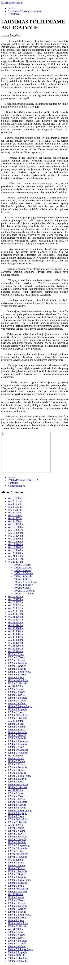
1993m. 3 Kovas (16, 694)
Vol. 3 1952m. (15, 504)
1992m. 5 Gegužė (17, 665)
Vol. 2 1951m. (15, 501)
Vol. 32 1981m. (15, 619)
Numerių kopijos (16, 485)
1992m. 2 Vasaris (16, 657)
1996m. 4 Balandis (17, 801)
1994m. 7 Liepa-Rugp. (19, 741)
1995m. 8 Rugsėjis (17, 778)
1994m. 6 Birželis (17, 738)
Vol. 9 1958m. (15, 521)
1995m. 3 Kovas (16, 764)
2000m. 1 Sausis (16, 932)
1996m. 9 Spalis (16, 816)
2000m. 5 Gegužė (17, 943)
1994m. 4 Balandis (17, 732)
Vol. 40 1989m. (15, 642)
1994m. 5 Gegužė (17, 735)
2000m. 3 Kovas (16, 937)
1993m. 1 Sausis (16, 689)
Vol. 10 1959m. (15, 524)
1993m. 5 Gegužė (17, 700)
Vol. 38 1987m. (15, 637)
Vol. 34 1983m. (15, 625)
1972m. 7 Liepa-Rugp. (25, 582)
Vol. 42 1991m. (15, 648)
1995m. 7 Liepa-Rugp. (19, 775)
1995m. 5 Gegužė (17, 770)
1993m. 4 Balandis (17, 697)
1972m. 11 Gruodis (24, 593)
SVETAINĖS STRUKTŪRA (23, 480)
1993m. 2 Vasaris (16, 692)
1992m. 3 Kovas (16, 660)
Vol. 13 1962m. (15, 532)
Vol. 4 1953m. (15, 506)
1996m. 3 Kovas (16, 799)
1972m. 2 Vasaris (23, 567)
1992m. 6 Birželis (17, 668)
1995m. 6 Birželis (17, 773)
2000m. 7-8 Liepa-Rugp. (20, 949)
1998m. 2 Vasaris (16, 865)
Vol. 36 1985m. (15, 631)
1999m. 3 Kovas (16, 903)
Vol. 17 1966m (15, 544)
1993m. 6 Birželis (17, 703)
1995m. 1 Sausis (16, 758)
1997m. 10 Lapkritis (18, 854)
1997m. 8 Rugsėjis (17, 848)
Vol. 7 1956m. (15, 515)
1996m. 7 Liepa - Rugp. (20, 810)
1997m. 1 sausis (16, 827)
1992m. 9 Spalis (16, 677)
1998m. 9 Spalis (16, 885)
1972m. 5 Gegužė (23, 576)
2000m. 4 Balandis (17, 940)
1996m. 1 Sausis (16, 793)
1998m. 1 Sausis (16, 862)
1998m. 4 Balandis (17, 871)
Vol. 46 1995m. (15, 755)
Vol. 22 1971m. (15, 558)
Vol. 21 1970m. (15, 556)
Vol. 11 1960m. (15, 527)
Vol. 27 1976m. (15, 605)
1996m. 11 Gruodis (17, 822)
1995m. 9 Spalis (16, 781)
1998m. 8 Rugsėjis (17, 882)
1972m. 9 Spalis (22, 587)
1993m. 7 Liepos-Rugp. (20, 706)
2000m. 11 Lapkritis (18, 958)
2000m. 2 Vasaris (16, 935)
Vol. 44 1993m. (15, 686)
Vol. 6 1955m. (15, 512)
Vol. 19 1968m (15, 550)
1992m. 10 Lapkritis (18, 680)
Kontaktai (13, 482)
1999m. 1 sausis (16, 897)
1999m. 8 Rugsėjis (17, 917)
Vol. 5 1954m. (15, 509)
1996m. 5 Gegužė (17, 804)
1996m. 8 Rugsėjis (17, 813)
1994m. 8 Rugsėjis (17, 744)
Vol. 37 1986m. (15, 634)
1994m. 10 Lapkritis (18, 749)
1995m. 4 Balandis (17, 767)
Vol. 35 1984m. (15, 628)
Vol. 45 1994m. (15, 720)
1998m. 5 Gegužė (17, 874)
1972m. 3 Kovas (22, 570)
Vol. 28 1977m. (15, 608)
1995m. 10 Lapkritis (18, 784)
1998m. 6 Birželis (17, 877)
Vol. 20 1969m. (15, 553)
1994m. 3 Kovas (16, 729)
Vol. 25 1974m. (15, 599)
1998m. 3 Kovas (16, 868)
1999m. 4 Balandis (17, 906)
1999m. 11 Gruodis (17, 926)
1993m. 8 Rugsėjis (17, 709)
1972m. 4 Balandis (23, 573)
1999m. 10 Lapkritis (18, 923)
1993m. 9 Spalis (16, 712)
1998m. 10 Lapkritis (18, 888)
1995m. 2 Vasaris (16, 761)
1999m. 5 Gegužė (17, 908)
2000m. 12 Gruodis (17, 961)
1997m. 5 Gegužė (17, 839)
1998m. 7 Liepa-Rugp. (19, 880)
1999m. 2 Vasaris (16, 900)
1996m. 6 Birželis (17, 807)
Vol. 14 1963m (15, 535)
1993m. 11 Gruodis (17, 718)
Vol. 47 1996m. (15, 790)
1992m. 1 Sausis (16, 654)
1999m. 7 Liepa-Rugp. (19, 914)
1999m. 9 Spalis (16, 920)
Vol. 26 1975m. (15, 602)
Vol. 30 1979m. (15, 613)
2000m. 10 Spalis (16, 955)
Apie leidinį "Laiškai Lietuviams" (25, 11)
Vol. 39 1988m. (15, 639)
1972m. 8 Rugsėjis (23, 584)
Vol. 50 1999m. (15, 894)
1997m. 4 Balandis (17, 836)
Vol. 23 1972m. (15, 561)
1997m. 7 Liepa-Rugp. (19, 845)
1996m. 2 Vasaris (16, 796)
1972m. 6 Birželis (23, 579)
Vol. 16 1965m (15, 541)
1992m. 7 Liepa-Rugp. (19, 671)
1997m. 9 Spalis (16, 851)
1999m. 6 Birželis (17, 911)
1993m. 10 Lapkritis (18, 715)
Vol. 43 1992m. (15, 651)
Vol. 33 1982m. (15, 622)
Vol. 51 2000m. (15, 929)
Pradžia (11, 8)
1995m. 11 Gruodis (17, 787)
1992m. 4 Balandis (17, 663)
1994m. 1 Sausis (16, 723)
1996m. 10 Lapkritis (18, 819)
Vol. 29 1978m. (15, 611)
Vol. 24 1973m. (15, 596)
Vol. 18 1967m (15, 547)
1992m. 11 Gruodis (17, 683)
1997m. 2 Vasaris (16, 830)
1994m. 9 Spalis (16, 746)
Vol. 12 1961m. (15, 530)
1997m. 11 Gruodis (17, 856)
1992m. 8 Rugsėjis (17, 674)
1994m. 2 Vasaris (16, 726)
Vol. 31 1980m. (15, 616)
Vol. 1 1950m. (15, 498)
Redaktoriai (13, 14)
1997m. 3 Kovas (16, 833)
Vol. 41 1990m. (15, 645)
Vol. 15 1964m (15, 538)
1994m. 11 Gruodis (17, 752)
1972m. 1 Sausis (22, 564)
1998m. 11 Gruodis (17, 891)
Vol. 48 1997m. (15, 825)
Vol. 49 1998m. (15, 859)
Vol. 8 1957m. (15, 518)
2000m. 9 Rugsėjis (17, 952)
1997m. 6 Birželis (17, 842)
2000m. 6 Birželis (17, 946)
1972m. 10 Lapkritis (24, 590)
